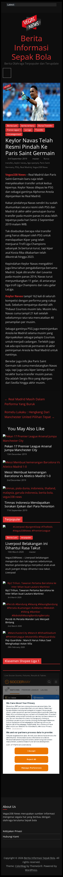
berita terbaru (27, 125)
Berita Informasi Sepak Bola (31, 47)
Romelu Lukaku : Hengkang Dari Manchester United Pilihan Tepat (30, 414)
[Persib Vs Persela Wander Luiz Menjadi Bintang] (31, 604)
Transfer (39, 129)
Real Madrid (25, 167)
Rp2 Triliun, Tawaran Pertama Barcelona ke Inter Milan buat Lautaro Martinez (29, 592)
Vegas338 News (40, 167)
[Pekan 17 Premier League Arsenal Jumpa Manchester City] (31, 436)
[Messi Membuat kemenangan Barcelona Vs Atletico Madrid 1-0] (31, 462)
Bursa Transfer (45, 125)
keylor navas (20, 162)
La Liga (28, 129)
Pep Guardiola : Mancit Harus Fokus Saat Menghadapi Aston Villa (28, 642)
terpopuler (26, 537)
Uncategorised (14, 134)
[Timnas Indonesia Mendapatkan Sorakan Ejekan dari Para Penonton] (31, 488)
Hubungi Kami (11, 836)
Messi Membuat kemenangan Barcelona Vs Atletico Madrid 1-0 (28, 474)
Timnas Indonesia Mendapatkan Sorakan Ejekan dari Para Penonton (29, 504)
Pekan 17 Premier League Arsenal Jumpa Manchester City (28, 448)
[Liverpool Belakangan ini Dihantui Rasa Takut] (31, 526)
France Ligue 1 (14, 129)
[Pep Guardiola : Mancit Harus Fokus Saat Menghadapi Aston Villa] (31, 632)
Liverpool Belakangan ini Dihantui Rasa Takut (26, 545)
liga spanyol (32, 162)
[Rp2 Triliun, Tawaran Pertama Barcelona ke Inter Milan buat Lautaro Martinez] (31, 583)
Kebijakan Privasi (12, 831)
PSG (17, 167)
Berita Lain (12, 125)
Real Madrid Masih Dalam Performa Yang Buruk (25, 401)
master (36, 158)
